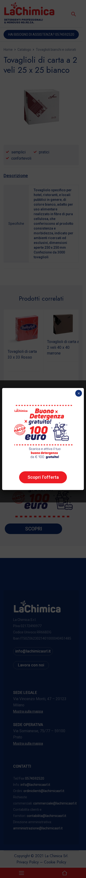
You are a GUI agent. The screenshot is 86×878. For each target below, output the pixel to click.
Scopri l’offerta (43, 477)
